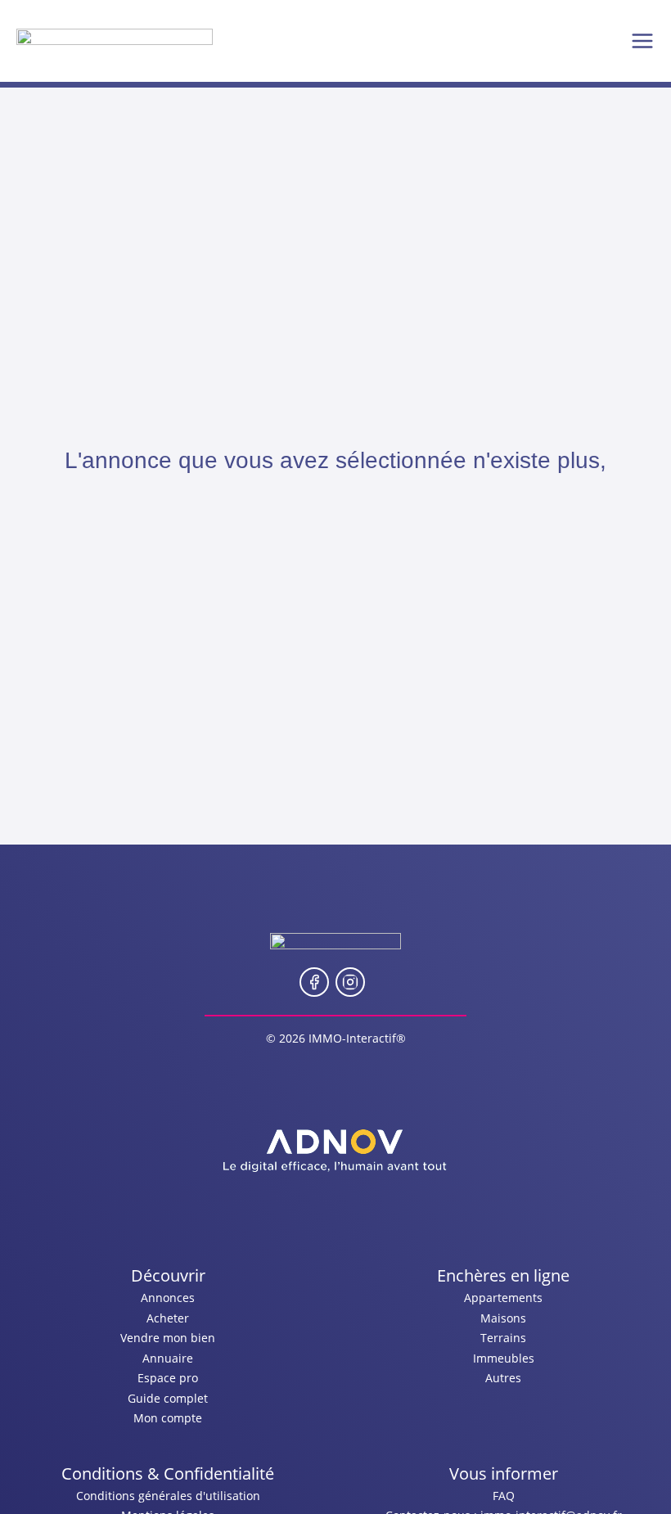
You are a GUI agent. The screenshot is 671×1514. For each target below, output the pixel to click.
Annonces (168, 1297)
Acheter (167, 1318)
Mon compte (167, 1418)
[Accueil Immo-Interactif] (114, 41)
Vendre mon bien (167, 1337)
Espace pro (167, 1378)
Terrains (503, 1337)
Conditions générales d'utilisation (168, 1495)
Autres (503, 1378)
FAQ (504, 1495)
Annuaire (167, 1358)
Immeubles (503, 1358)
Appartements (503, 1297)
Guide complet (168, 1398)
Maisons (503, 1318)
